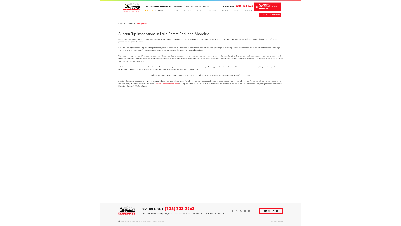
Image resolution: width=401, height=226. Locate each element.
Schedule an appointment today (167, 84)
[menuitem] (176, 10)
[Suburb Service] (131, 7)
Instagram (249, 211)
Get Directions (271, 211)
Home (176, 10)
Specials (224, 10)
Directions (249, 10)
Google (236, 211)
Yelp (241, 211)
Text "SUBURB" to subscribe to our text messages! (268, 6)
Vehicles (212, 10)
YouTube (245, 211)
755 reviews (159, 10)
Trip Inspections (141, 24)
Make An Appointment (270, 15)
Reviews (236, 10)
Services (200, 10)
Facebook (232, 211)
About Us (187, 10)
